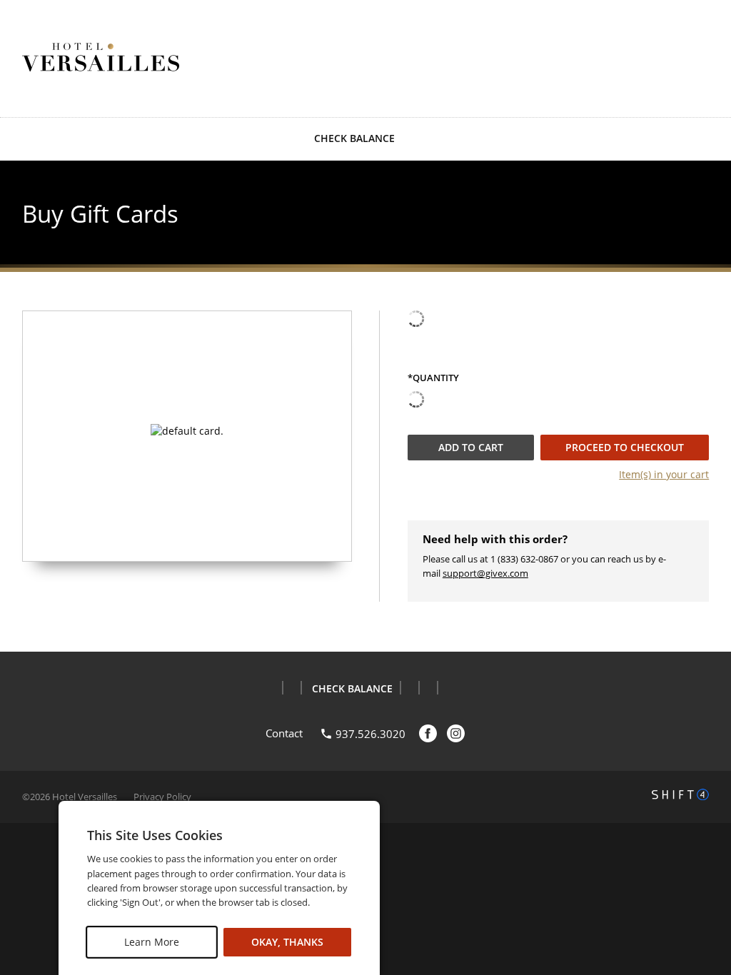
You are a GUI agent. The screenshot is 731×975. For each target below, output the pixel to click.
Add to (470, 447)
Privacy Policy (162, 796)
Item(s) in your (664, 474)
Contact (284, 733)
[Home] (100, 57)
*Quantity (433, 378)
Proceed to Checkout (624, 447)
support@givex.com (485, 573)
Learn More (151, 942)
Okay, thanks (287, 942)
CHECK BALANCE (354, 138)
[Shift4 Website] (680, 794)
